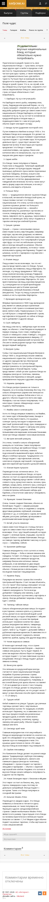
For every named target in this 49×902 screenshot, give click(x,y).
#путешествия (9, 839)
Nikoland (20, 896)
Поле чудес (9, 23)
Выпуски (8, 13)
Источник (7, 828)
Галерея (13, 30)
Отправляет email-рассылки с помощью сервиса (24, 8)
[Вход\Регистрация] (40, 3)
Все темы (25, 37)
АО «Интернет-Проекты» (16, 893)
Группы (24, 13)
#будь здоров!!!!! (10, 834)
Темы (5, 30)
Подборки (40, 13)
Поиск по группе (36, 30)
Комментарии (12, 848)
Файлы (23, 30)
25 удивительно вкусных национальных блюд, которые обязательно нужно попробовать (31, 52)
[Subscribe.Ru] (16, 3)
